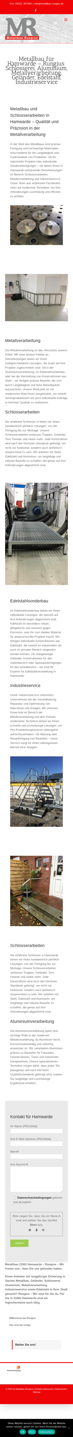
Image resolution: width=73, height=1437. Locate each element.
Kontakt (38, 1389)
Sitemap (36, 1392)
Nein (31, 1432)
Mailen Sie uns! (25, 1344)
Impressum (48, 1389)
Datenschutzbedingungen (34, 1197)
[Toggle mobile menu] (66, 19)
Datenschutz (60, 1389)
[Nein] (68, 1428)
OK (22, 1432)
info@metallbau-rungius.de (48, 3)
